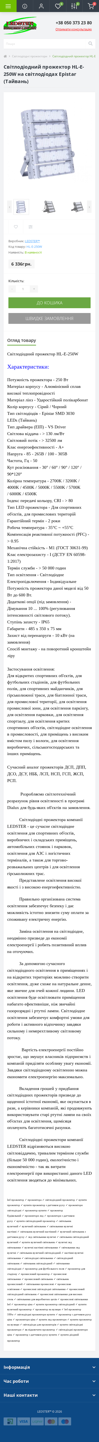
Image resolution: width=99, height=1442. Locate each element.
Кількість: (16, 281)
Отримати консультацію (74, 29)
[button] (41, 6)
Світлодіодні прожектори (29, 56)
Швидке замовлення (49, 318)
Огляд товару (21, 340)
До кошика (49, 303)
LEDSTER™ (32, 241)
